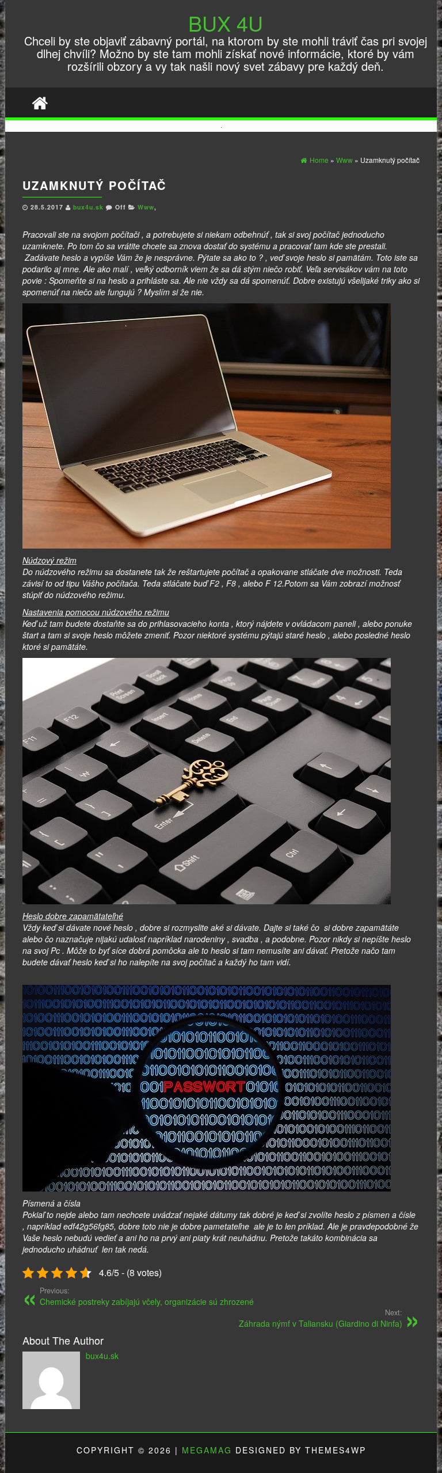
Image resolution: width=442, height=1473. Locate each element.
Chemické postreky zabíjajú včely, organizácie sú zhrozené (147, 1296)
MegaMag (207, 1450)
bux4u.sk (89, 207)
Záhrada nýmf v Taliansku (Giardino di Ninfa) (320, 1318)
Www (146, 207)
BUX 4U (225, 22)
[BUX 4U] (40, 102)
